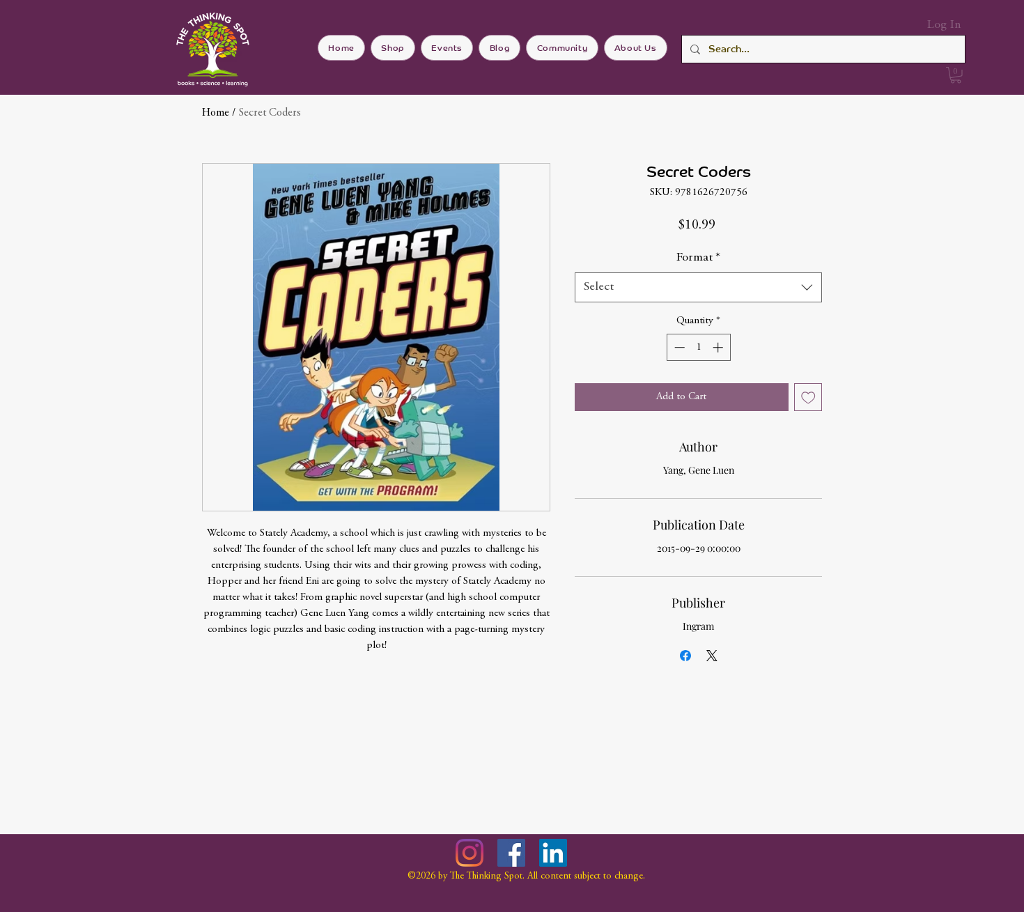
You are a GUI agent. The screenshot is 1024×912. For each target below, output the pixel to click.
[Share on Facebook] (685, 655)
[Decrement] (678, 347)
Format (698, 258)
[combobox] (698, 287)
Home (215, 112)
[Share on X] (712, 655)
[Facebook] (511, 853)
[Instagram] (469, 853)
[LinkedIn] (553, 853)
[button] (955, 75)
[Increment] (719, 347)
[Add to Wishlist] (808, 397)
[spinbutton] (698, 347)
